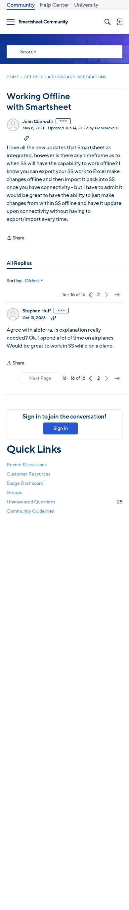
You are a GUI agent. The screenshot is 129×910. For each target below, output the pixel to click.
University (86, 5)
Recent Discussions (27, 465)
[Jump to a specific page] (117, 295)
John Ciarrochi (37, 122)
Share (15, 238)
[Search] (107, 22)
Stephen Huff (36, 311)
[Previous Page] (90, 295)
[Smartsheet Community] (43, 22)
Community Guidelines (30, 511)
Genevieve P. (107, 128)
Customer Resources (28, 474)
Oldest (32, 281)
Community (21, 5)
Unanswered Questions (64, 502)
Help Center (54, 5)
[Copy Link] (26, 138)
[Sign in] (119, 22)
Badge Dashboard (25, 483)
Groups (14, 492)
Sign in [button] (61, 428)
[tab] (19, 263)
